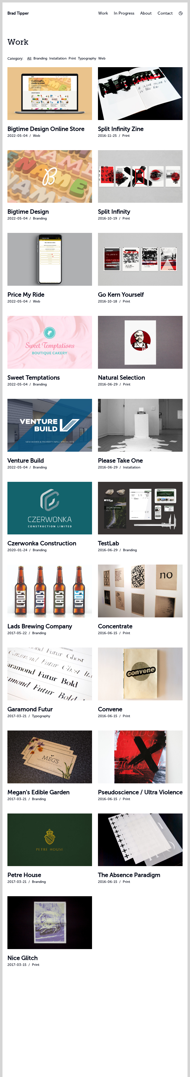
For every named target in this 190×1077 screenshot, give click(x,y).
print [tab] (72, 58)
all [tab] (29, 58)
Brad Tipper (18, 13)
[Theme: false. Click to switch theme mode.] (181, 13)
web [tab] (101, 58)
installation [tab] (58, 58)
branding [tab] (40, 58)
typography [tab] (87, 58)
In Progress (124, 13)
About (146, 13)
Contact (165, 13)
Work (103, 13)
